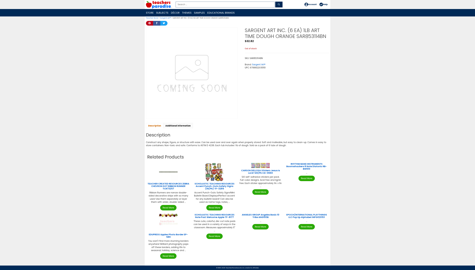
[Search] (279, 5)
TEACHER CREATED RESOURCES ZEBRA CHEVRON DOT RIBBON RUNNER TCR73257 (168, 186)
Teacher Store (152, 18)
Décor (175, 12)
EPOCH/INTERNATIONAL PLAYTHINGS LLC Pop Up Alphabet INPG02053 (306, 216)
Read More (168, 207)
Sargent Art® (165, 18)
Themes (186, 12)
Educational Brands (221, 12)
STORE (150, 12)
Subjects (162, 12)
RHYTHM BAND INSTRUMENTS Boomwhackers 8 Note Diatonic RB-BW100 (306, 166)
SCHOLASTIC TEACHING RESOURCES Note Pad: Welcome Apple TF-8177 (214, 216)
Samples (199, 12)
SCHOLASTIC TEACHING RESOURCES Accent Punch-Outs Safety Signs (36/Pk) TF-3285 (214, 186)
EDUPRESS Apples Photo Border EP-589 (168, 235)
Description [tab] (154, 125)
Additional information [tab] (178, 125)
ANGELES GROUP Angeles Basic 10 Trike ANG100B (260, 216)
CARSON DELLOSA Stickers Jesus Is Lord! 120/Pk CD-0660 (260, 171)
